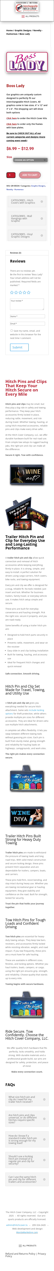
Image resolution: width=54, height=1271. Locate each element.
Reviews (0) (15, 252)
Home (9, 30)
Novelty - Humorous (15, 189)
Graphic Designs (23, 30)
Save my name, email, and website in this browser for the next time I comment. (25, 334)
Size (9, 157)
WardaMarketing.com (27, 1232)
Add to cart (30, 175)
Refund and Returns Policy (20, 1253)
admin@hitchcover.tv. (17, 1225)
